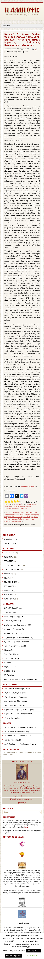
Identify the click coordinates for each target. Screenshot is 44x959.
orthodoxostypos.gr (28, 486)
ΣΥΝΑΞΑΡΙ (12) (10, 612)
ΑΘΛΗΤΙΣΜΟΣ (9, 598)
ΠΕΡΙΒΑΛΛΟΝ (9, 586)
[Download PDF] (35, 49)
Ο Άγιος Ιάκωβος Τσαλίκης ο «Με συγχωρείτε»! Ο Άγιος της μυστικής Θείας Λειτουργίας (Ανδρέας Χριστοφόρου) (21, 519)
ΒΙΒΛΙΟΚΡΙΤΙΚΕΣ (10, 582)
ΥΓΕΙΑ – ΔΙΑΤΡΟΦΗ (11, 569)
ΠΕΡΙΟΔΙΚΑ (8, 590)
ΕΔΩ (26, 827)
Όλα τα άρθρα (10, 543)
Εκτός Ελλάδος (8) (11, 654)
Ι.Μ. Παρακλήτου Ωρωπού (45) (16, 731)
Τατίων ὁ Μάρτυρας (26, 788)
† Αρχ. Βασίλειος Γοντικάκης (16, 697)
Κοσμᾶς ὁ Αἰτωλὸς (9, 786)
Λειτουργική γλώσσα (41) (14, 629)
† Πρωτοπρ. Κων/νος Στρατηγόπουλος (19, 713)
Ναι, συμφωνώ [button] (33, 950)
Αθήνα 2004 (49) (10, 666)
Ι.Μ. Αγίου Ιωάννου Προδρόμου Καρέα (20, 744)
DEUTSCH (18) (10, 675)
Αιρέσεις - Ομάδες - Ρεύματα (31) (18, 641)
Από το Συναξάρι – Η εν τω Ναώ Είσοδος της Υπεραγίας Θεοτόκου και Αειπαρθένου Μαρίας (21, 513)
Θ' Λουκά (28, 506)
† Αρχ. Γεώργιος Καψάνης (15, 692)
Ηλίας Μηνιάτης (20, 506)
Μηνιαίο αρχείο (10, 539)
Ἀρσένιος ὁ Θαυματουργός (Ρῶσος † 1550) (22, 792)
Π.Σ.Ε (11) (7, 662)
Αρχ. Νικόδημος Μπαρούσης (15, 701)
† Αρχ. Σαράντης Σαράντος (15, 705)
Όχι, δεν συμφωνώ (13, 955)
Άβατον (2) (8, 650)
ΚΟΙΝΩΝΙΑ (8, 557)
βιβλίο (6, 506)
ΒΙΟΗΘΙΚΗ (8, 573)
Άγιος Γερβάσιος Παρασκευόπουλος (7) (21, 679)
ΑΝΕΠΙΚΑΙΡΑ (9, 594)
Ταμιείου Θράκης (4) (12, 740)
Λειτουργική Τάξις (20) (13, 633)
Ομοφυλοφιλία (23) (12, 620)
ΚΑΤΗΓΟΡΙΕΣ (8, 549)
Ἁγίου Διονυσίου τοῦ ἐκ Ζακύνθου (30, 790)
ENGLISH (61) (9, 671)
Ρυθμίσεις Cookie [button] (31, 955)
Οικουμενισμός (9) (11, 658)
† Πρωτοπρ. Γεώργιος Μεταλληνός (19, 709)
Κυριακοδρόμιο (9, 508)
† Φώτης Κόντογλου (12, 718)
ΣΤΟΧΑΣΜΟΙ (9, 561)
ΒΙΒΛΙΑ (6, 578)
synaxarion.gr (22, 803)
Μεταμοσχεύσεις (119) (13, 616)
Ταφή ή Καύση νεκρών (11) (15, 646)
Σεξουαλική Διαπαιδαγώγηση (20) (18, 637)
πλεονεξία (24, 508)
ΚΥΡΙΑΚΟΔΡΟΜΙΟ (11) (13, 608)
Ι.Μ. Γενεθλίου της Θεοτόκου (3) (17, 735)
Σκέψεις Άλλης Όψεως (13, 565)
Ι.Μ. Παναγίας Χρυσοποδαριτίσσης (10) (20, 727)
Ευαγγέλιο (12, 506)
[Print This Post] (32, 49)
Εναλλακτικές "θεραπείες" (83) (17, 625)
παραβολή (17, 508)
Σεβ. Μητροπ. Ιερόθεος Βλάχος (17, 688)
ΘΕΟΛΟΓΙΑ (8, 552)
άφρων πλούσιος (32, 504)
